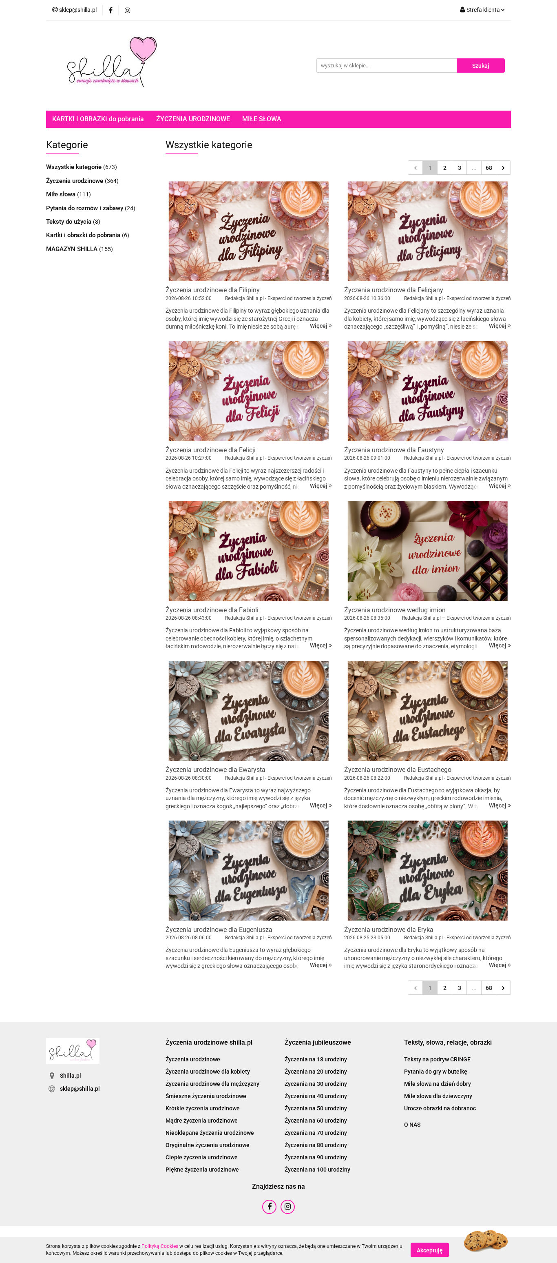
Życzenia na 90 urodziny (316, 1157)
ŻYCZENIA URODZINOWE (193, 119)
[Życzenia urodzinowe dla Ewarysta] (249, 711)
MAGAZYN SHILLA (72, 249)
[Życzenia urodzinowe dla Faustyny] (427, 391)
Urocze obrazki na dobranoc (440, 1108)
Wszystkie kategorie (74, 167)
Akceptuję (430, 1250)
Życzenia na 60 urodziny (316, 1120)
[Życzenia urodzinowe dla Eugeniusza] (249, 871)
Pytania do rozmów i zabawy (85, 208)
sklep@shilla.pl (80, 1088)
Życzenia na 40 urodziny (316, 1096)
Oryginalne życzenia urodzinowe (208, 1145)
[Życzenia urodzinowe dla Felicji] (249, 391)
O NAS (412, 1124)
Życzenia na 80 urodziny (316, 1145)
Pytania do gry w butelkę (435, 1071)
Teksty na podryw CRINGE (437, 1059)
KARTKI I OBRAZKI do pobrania (98, 119)
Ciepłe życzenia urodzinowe (202, 1157)
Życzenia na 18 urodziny (316, 1059)
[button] (209, 1043)
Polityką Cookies (159, 1246)
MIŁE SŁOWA (261, 119)
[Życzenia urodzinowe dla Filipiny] (249, 231)
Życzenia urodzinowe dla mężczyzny (212, 1084)
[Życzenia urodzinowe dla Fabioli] (249, 551)
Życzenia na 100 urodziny (317, 1169)
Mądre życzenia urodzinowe (202, 1120)
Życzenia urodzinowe (75, 181)
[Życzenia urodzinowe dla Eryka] (427, 871)
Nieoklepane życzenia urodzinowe (210, 1133)
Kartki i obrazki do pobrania (84, 235)
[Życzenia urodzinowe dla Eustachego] (427, 711)
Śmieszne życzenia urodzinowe (206, 1096)
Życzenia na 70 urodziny (316, 1133)
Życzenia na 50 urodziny (316, 1108)
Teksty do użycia (69, 221)
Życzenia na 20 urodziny (316, 1071)
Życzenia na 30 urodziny (316, 1084)
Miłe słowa (61, 194)
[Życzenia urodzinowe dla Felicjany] (427, 231)
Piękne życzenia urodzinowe (202, 1169)
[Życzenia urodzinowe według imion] (427, 551)
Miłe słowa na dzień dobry (437, 1084)
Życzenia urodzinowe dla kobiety (208, 1071)
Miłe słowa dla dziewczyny (438, 1096)
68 (489, 168)
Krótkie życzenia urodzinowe (203, 1108)
